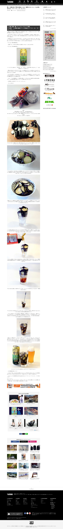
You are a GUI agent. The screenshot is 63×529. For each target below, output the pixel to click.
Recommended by (52, 28)
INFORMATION (53, 498)
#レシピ (24, 10)
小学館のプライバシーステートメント (44, 513)
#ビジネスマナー (45, 67)
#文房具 (50, 67)
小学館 (34, 513)
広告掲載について (51, 513)
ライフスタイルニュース (34, 507)
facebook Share (20, 434)
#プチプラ (44, 66)
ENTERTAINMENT (44, 498)
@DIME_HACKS (24, 441)
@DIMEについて (34, 512)
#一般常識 (44, 64)
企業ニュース (53, 502)
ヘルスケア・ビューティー (34, 505)
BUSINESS (18, 498)
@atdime (15, 441)
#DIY (49, 69)
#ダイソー (48, 66)
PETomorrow (53, 507)
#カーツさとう (20, 10)
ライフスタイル (11, 4)
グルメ (16, 4)
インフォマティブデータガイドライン (44, 512)
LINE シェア (26, 434)
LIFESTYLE (33, 498)
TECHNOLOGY (10, 498)
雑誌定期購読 (37, 513)
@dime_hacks (33, 441)
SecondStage (53, 505)
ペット (32, 506)
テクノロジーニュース (10, 505)
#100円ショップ (49, 64)
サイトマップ (38, 512)
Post (23, 434)
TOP (7, 4)
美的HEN (52, 508)
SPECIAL (52, 504)
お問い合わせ (51, 512)
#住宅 (52, 69)
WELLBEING (52, 506)
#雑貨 (53, 67)
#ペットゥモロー (45, 69)
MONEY (25, 498)
